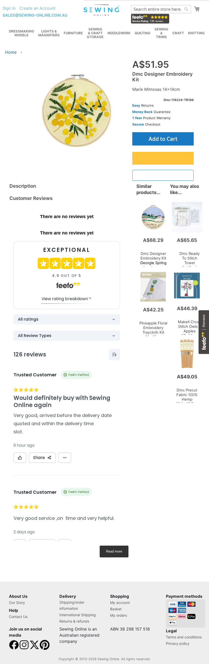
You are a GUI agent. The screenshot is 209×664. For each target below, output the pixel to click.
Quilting (142, 33)
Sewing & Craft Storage (95, 33)
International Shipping (77, 615)
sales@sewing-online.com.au (35, 15)
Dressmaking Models (21, 33)
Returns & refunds (74, 621)
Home (11, 52)
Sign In (9, 8)
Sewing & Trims (161, 33)
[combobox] (161, 9)
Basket (116, 609)
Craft (178, 33)
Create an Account (37, 8)
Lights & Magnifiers (49, 33)
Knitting (196, 33)
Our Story (17, 602)
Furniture (73, 33)
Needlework (119, 33)
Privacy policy (177, 643)
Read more (114, 551)
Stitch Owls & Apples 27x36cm (189, 329)
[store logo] (102, 10)
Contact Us (18, 616)
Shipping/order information (71, 605)
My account (120, 602)
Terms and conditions (184, 637)
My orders (118, 615)
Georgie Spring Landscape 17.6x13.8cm (153, 262)
